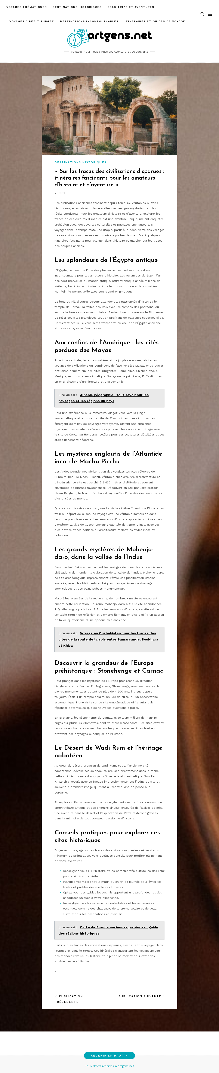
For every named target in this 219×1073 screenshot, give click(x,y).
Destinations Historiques (77, 7)
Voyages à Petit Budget (31, 21)
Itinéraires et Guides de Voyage (154, 21)
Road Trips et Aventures (131, 7)
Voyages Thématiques (26, 7)
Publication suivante (139, 996)
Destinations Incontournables (89, 21)
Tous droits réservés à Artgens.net (109, 1066)
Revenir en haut (107, 1055)
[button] (202, 14)
